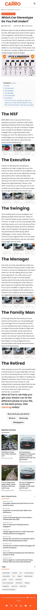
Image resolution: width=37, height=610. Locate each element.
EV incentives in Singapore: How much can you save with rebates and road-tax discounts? (27, 456)
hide (13, 83)
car (21, 573)
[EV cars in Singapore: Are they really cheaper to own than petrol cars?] (27, 473)
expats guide (28, 576)
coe (13, 576)
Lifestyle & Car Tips (14, 10)
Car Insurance (28, 573)
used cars (23, 586)
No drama (19, 583)
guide (4, 579)
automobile (6, 573)
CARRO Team (7, 26)
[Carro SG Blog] (13, 3)
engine (19, 576)
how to (11, 579)
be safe (14, 573)
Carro (12, 418)
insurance (19, 579)
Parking (27, 583)
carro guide (6, 576)
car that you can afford (19, 414)
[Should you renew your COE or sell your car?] (9, 442)
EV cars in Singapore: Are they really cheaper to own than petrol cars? (27, 485)
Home (5, 10)
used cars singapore (9, 589)
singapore (19, 422)
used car (14, 586)
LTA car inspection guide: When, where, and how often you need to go (8, 485)
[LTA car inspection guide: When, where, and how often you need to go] (9, 473)
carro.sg (6, 407)
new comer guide (8, 583)
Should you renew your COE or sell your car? (8, 454)
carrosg (24, 418)
